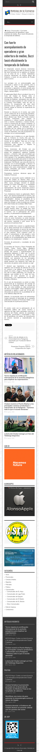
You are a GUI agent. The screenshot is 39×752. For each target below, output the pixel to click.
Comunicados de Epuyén (15, 596)
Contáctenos (10, 609)
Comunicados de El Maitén (15, 599)
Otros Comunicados (13, 604)
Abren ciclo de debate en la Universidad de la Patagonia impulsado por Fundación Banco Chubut (20, 339)
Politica (8, 587)
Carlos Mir (19, 750)
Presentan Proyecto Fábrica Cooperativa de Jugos (20, 346)
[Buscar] (33, 1)
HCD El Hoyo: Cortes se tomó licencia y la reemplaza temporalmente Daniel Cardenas (19, 640)
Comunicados (10, 589)
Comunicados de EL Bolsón (15, 601)
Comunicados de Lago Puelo (16, 594)
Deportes (8, 582)
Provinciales (15, 30)
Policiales (9, 584)
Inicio (7, 574)
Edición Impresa (11, 607)
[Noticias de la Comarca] (19, 13)
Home (8, 30)
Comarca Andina (11, 579)
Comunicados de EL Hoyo (15, 591)
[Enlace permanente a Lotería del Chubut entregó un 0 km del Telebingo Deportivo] (19, 431)
